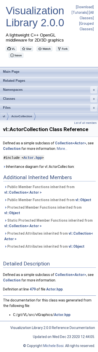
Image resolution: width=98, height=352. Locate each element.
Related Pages (14, 81)
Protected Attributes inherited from (48, 236)
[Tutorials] (80, 13)
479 (33, 289)
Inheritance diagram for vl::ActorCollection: (40, 167)
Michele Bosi (53, 346)
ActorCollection (21, 116)
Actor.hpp (33, 158)
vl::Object (83, 200)
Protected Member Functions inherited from (43, 210)
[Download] (85, 7)
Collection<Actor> (70, 143)
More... (62, 149)
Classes (49, 99)
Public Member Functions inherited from (39, 189)
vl (4, 116)
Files (49, 108)
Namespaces (49, 90)
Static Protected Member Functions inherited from (48, 223)
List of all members (85, 123)
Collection (12, 149)
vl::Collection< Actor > (23, 192)
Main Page (11, 72)
